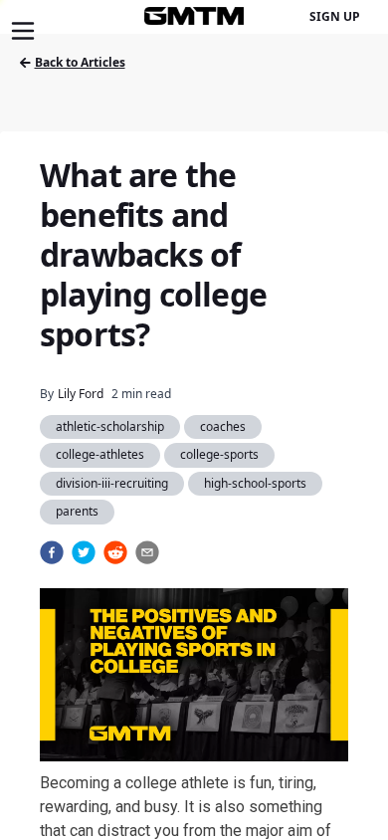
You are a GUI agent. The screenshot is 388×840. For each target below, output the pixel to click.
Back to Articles (80, 62)
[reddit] (115, 552)
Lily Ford (80, 393)
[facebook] (52, 552)
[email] (147, 552)
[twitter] (84, 552)
